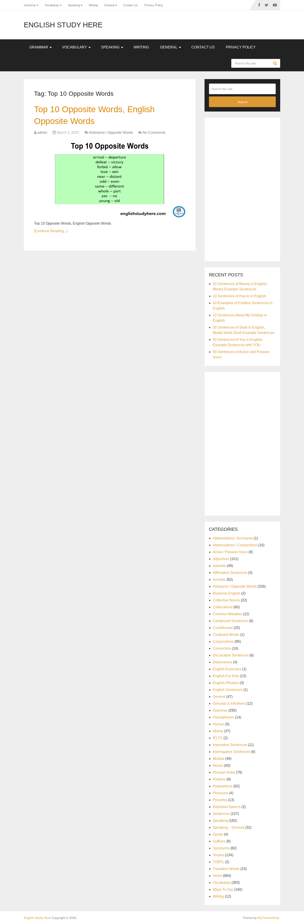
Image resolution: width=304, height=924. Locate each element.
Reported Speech (227, 807)
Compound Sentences (230, 621)
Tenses (218, 855)
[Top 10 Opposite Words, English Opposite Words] (109, 179)
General (109, 5)
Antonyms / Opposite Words (111, 132)
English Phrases (226, 683)
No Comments (154, 132)
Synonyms (221, 848)
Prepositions (223, 786)
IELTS (218, 738)
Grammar (30, 5)
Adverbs (219, 566)
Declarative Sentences (231, 655)
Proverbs (220, 800)
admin (42, 132)
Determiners (222, 662)
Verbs (217, 876)
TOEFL (218, 862)
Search (275, 63)
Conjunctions (223, 641)
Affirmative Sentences (230, 573)
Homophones (223, 717)
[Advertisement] (242, 188)
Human (218, 724)
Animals (219, 579)
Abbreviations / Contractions (235, 545)
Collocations (223, 607)
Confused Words (226, 635)
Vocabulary (52, 5)
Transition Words (226, 869)
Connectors (222, 648)
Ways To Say (223, 889)
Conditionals (223, 628)
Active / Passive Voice (230, 552)
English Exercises (227, 669)
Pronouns (220, 793)
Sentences (221, 814)
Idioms (218, 731)
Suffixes (219, 841)
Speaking (74, 5)
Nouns (218, 765)
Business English (226, 593)
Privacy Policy (153, 5)
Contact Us (130, 5)
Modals (218, 758)
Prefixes (219, 779)
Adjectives (221, 559)
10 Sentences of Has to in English (239, 296)
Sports (218, 834)
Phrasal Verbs (224, 772)
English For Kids (226, 676)
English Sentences (228, 690)
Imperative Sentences (230, 745)
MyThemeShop (268, 918)
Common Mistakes (227, 614)
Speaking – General (228, 827)
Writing (93, 5)
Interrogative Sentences (231, 752)
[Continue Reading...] (50, 231)
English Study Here (63, 24)
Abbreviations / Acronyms (233, 538)
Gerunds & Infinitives (229, 703)
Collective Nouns (226, 600)
